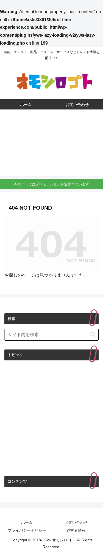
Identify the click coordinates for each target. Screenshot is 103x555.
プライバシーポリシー (27, 530)
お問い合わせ (76, 522)
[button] (93, 334)
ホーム (27, 522)
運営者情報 (76, 530)
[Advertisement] (51, 144)
